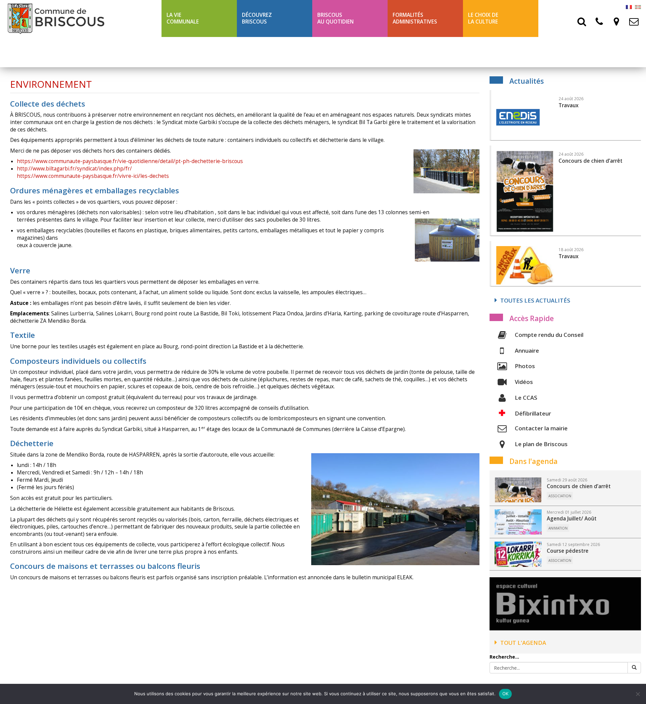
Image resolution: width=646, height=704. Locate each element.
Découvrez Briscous (257, 18)
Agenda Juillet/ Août (572, 518)
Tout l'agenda (523, 643)
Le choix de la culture (483, 18)
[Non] (637, 694)
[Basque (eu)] (638, 6)
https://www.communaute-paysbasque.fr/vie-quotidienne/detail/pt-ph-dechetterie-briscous (130, 161)
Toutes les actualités (535, 300)
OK (505, 693)
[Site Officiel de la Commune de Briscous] (80, 18)
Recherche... (504, 657)
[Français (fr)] (629, 6)
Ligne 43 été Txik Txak (196, 51)
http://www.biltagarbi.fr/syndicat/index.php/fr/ (74, 168)
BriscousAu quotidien (335, 18)
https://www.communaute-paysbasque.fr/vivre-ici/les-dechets (93, 176)
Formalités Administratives (415, 18)
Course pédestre (567, 550)
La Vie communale (183, 18)
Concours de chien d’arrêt (579, 486)
